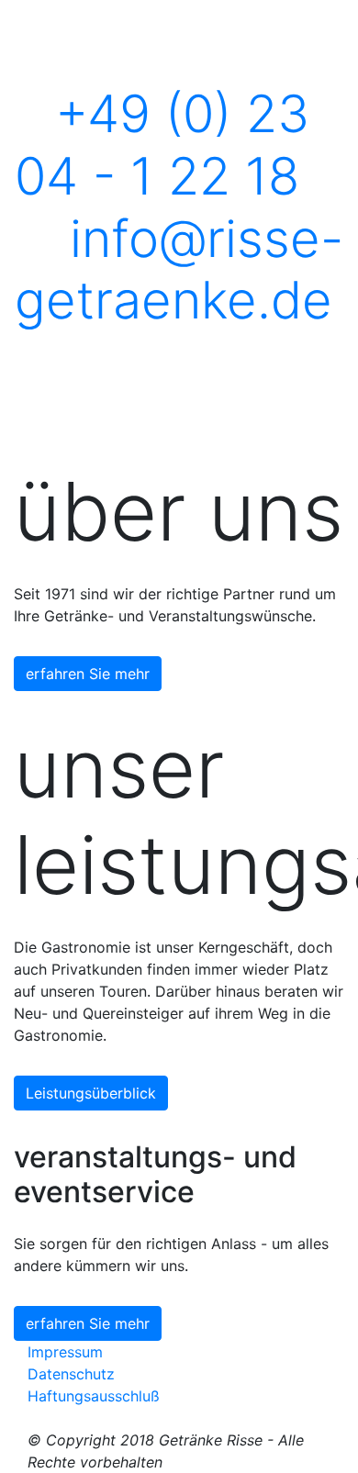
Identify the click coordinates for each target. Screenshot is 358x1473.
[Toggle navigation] (46, 356)
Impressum (65, 1352)
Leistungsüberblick (91, 1093)
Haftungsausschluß (94, 1396)
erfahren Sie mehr (88, 673)
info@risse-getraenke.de (179, 269)
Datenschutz (71, 1374)
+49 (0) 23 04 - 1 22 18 (162, 145)
